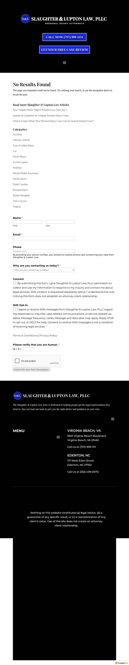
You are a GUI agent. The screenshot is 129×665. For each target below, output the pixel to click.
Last (47, 225)
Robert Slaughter (21, 195)
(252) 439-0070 (89, 471)
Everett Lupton (20, 162)
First (15, 225)
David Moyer (19, 156)
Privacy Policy (48, 335)
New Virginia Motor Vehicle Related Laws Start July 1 (40, 110)
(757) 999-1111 (88, 446)
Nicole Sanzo (19, 179)
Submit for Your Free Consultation (31, 369)
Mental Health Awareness (25, 173)
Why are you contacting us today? (36, 265)
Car (15, 151)
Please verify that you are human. (36, 344)
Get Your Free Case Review (64, 49)
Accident (17, 134)
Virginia (17, 206)
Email (17, 234)
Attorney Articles (21, 140)
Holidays (17, 167)
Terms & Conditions (25, 335)
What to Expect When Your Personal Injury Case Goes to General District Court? (53, 121)
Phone (17, 247)
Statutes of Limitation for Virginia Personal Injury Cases (40, 115)
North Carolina (20, 184)
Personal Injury (20, 190)
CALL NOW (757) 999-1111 (64, 37)
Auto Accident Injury (23, 145)
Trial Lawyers (20, 201)
